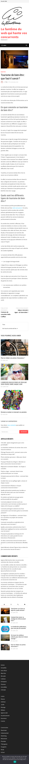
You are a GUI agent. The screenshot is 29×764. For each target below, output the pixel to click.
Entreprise (4, 681)
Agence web (4, 713)
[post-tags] (24, 604)
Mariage (3, 707)
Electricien (4, 730)
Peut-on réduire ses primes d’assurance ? (13, 358)
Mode (2, 749)
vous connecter (11, 425)
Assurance (3, 718)
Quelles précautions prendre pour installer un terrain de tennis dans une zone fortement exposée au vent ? (13, 492)
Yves (6, 82)
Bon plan (3, 676)
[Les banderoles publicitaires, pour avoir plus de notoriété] (5, 627)
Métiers (3, 710)
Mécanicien (4, 738)
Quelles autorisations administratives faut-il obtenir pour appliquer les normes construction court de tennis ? (14, 529)
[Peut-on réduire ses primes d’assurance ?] (5, 645)
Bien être (3, 72)
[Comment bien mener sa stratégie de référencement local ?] (5, 617)
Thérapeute (4, 744)
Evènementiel (4, 733)
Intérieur (3, 702)
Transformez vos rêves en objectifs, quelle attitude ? (18, 609)
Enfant (3, 752)
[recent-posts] (11, 604)
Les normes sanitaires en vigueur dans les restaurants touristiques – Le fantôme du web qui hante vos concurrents (13, 584)
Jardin (2, 704)
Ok (15, 761)
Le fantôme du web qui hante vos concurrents (14, 33)
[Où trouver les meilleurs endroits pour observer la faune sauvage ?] (5, 635)
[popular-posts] (4, 604)
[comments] (17, 604)
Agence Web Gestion (6, 560)
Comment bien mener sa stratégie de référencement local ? (18, 618)
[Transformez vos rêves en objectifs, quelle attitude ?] (5, 609)
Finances (3, 684)
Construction (4, 727)
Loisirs (2, 696)
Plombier (3, 741)
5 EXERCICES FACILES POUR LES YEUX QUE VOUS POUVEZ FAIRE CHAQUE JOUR (14, 383)
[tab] (4, 604)
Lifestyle (3, 690)
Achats (3, 665)
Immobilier (4, 687)
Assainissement (5, 715)
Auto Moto (4, 670)
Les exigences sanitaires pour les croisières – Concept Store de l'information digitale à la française (13, 575)
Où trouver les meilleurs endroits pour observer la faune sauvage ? (19, 636)
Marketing (4, 736)
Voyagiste (3, 747)
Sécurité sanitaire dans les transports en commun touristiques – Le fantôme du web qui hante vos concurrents (14, 593)
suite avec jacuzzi (17, 208)
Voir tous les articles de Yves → (10, 328)
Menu (4, 45)
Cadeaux (3, 679)
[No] (27, 759)
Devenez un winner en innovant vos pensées (14, 412)
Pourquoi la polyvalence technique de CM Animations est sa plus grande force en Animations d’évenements (12, 536)
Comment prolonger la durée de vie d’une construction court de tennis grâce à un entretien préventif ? (14, 511)
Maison (3, 699)
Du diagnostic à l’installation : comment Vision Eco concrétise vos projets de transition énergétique (14, 517)
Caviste (3, 721)
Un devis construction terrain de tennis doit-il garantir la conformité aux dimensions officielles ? (14, 542)
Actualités (3, 668)
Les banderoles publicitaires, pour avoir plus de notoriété (18, 627)
